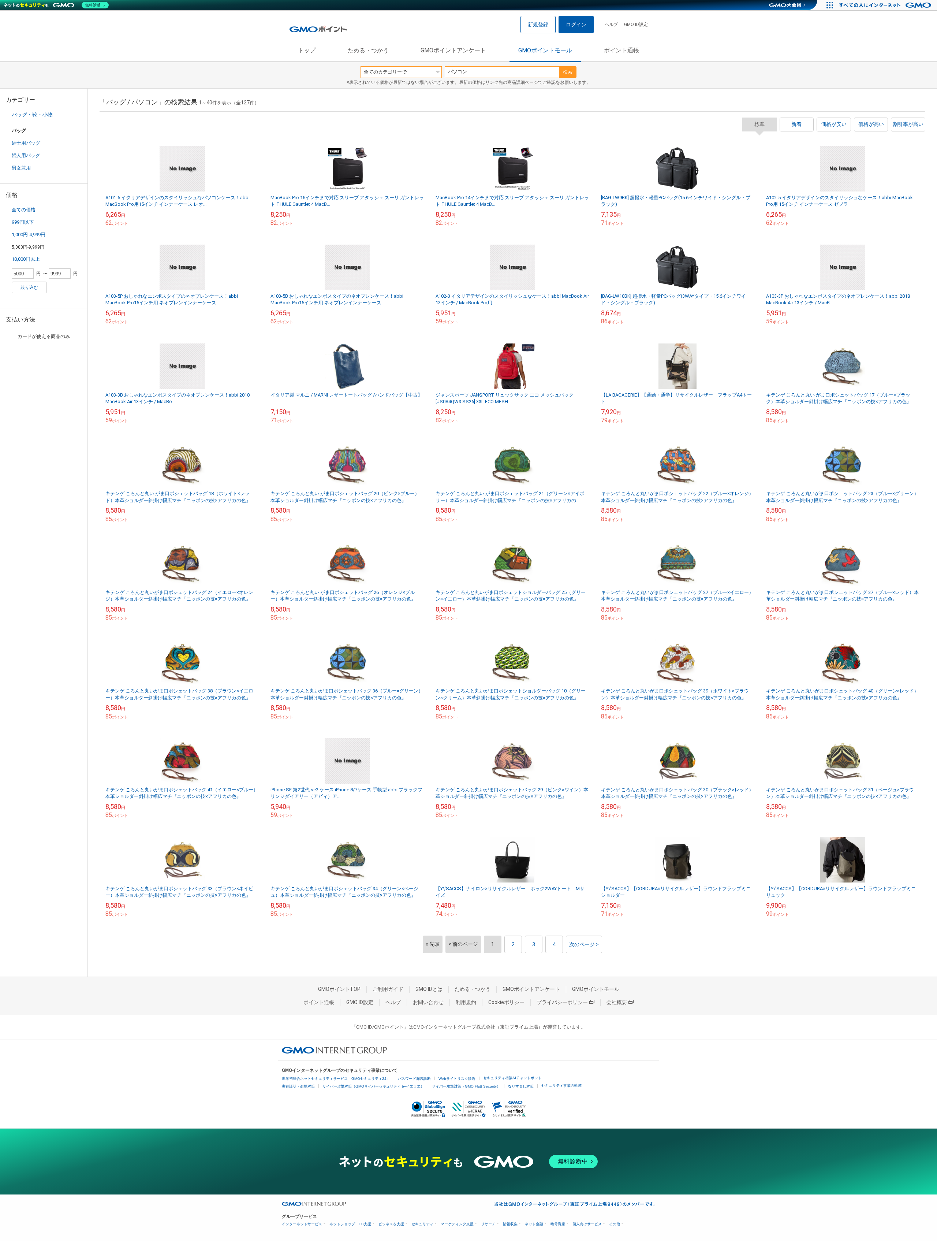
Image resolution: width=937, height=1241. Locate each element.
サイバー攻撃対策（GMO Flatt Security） (466, 1086)
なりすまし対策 (521, 1086)
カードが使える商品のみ (44, 336)
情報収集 (510, 1224)
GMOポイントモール (545, 50)
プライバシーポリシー (562, 1002)
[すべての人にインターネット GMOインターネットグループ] (886, 5)
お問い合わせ (428, 1002)
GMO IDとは (429, 989)
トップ (307, 50)
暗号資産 (557, 1224)
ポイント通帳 (621, 50)
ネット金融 (534, 1224)
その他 (614, 1224)
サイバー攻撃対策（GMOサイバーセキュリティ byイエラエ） (373, 1086)
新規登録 (538, 24)
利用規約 (466, 1002)
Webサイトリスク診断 (456, 1079)
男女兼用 (21, 168)
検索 (567, 72)
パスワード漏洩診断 (414, 1079)
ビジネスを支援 (391, 1224)
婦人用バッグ (26, 155)
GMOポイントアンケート (453, 50)
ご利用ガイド (388, 989)
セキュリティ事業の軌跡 (561, 1086)
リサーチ (488, 1224)
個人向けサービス (587, 1224)
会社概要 (616, 1002)
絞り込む (29, 287)
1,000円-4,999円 (28, 234)
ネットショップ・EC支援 (350, 1224)
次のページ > (584, 944)
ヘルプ (611, 24)
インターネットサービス (302, 1224)
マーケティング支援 (457, 1224)
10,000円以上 (26, 259)
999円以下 (23, 222)
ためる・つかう (368, 50)
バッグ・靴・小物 (32, 115)
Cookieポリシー (506, 1002)
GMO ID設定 (636, 24)
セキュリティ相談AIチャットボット (512, 1078)
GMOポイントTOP (339, 989)
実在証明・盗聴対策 (298, 1086)
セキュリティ (422, 1224)
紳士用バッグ (26, 143)
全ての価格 (24, 209)
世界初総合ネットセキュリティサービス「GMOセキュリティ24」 (336, 1079)
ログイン (576, 24)
